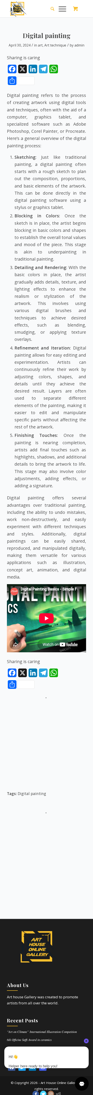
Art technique (55, 45)
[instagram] (42, 1067)
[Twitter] (22, 1067)
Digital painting (32, 793)
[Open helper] (82, 1084)
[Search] (50, 8)
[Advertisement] (46, 747)
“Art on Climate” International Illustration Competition (42, 1032)
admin (79, 45)
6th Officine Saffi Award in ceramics (29, 1040)
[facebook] (11, 1067)
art (40, 45)
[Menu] (60, 8)
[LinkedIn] (32, 1067)
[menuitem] (50, 8)
